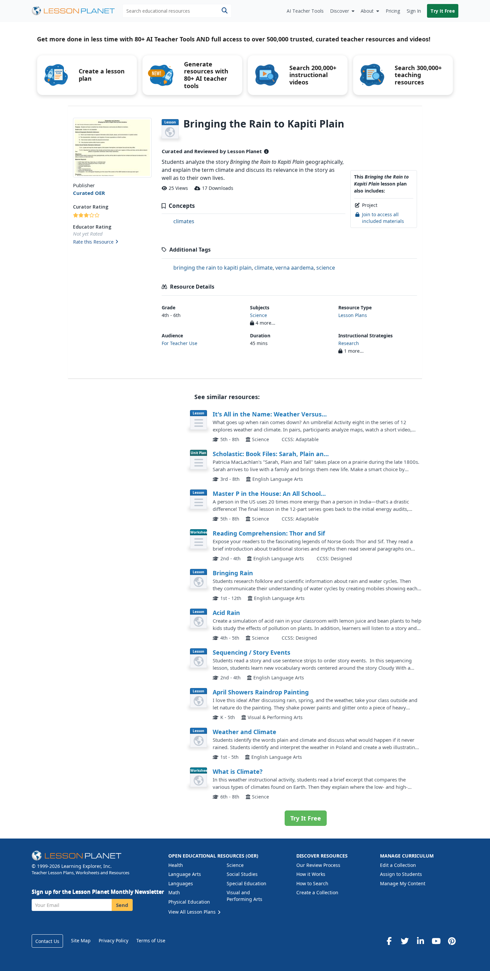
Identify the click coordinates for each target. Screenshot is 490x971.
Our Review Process (318, 865)
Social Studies (242, 874)
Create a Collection (317, 892)
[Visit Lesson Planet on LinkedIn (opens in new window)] (420, 941)
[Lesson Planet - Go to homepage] (77, 11)
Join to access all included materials (383, 217)
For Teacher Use (179, 343)
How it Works (310, 874)
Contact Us (47, 941)
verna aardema (294, 267)
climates (183, 221)
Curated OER (89, 193)
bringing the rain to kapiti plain (212, 267)
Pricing (393, 11)
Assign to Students (401, 874)
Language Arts (184, 874)
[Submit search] (224, 11)
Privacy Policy (113, 940)
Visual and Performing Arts (244, 895)
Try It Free (442, 11)
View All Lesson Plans (192, 912)
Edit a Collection (398, 865)
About (367, 11)
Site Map (81, 940)
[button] (112, 242)
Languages (180, 883)
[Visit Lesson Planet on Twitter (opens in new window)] (404, 941)
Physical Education (189, 902)
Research (348, 343)
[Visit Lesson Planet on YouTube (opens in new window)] (436, 941)
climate (263, 267)
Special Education (246, 883)
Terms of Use (150, 940)
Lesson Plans (352, 315)
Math (174, 892)
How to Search (312, 883)
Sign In (414, 11)
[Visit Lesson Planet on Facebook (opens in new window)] (389, 941)
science (325, 267)
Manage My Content (402, 883)
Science (258, 315)
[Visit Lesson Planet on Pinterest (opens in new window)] (451, 941)
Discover (339, 11)
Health (175, 865)
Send (122, 905)
